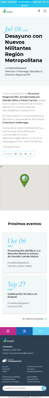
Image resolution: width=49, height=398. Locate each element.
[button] (24, 181)
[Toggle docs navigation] (45, 11)
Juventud (12, 2)
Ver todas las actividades (33, 319)
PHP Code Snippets (14, 397)
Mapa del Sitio (33, 379)
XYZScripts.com (36, 397)
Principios (31, 369)
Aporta (24, 6)
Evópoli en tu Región (11, 382)
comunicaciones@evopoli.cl (21, 353)
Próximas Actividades (11, 377)
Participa (37, 2)
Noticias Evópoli (9, 379)
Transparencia (25, 2)
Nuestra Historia (33, 382)
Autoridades (32, 377)
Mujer (3, 2)
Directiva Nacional (34, 367)
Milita (45, 2)
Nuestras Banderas (34, 371)
